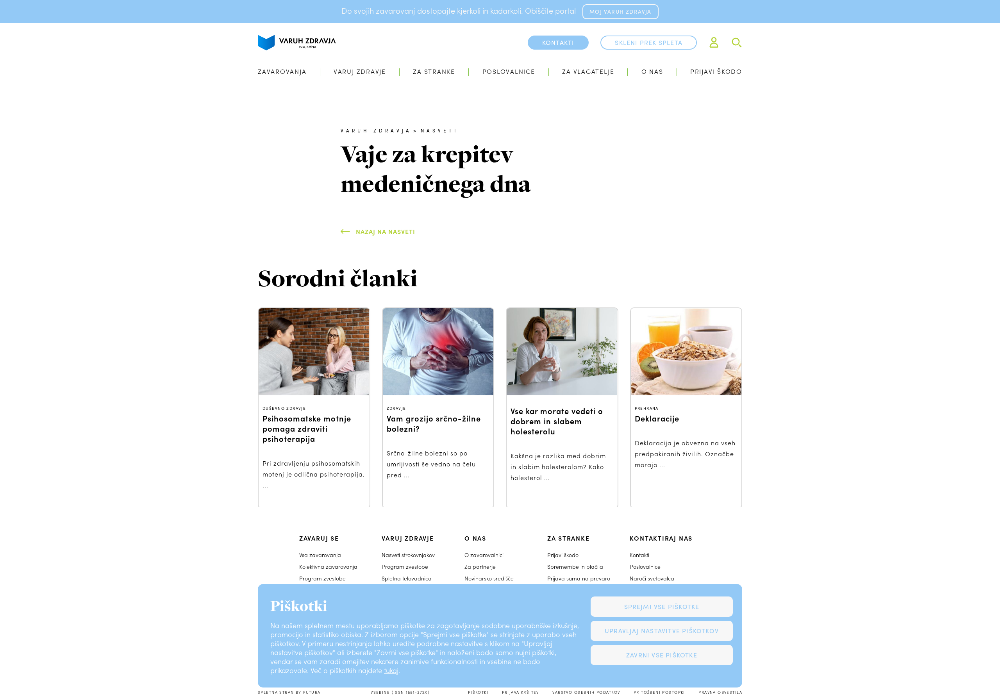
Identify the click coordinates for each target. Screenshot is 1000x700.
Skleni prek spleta (648, 42)
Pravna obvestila (720, 692)
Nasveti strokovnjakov (408, 555)
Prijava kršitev (520, 692)
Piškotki (478, 692)
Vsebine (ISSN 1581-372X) (400, 692)
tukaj (391, 670)
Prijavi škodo (716, 71)
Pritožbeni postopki (659, 692)
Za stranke (434, 71)
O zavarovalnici (484, 555)
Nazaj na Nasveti (385, 231)
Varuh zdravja (376, 130)
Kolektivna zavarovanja (328, 566)
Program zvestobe (322, 578)
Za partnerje (480, 566)
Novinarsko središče (489, 578)
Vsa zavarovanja (320, 555)
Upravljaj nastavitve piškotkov (662, 631)
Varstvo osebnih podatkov (586, 692)
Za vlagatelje (588, 71)
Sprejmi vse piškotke (662, 606)
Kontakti (639, 555)
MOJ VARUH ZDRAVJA (620, 11)
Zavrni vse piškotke (661, 655)
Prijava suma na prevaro (578, 578)
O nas (652, 71)
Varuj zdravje (360, 71)
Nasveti (439, 130)
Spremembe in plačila (575, 566)
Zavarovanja (282, 71)
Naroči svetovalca (652, 578)
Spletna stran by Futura (289, 692)
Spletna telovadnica (407, 578)
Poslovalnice (508, 71)
